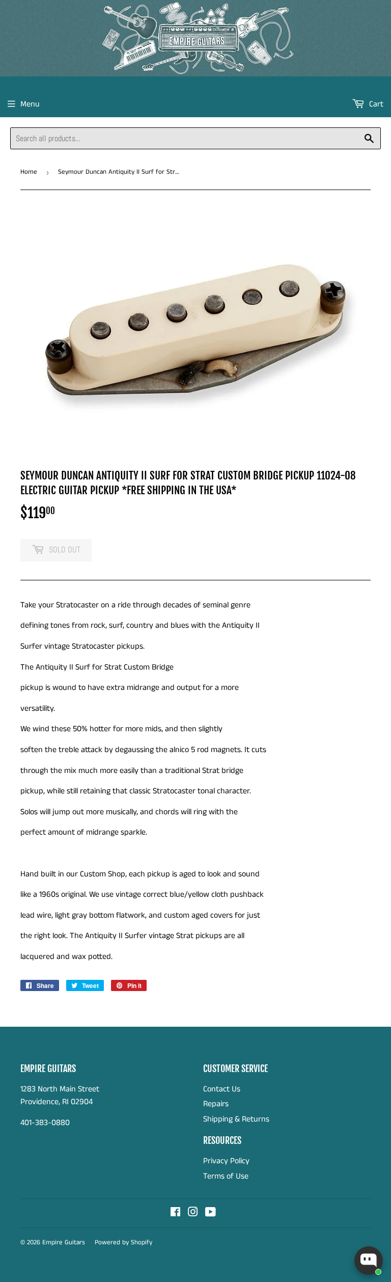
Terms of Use (225, 1176)
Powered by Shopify (123, 1242)
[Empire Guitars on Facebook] (175, 1213)
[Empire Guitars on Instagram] (193, 1213)
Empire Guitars (63, 1242)
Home (28, 172)
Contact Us (221, 1089)
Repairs (216, 1104)
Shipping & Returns (236, 1119)
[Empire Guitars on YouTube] (210, 1213)
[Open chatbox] (368, 1260)
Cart (375, 104)
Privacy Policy (226, 1161)
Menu (30, 104)
